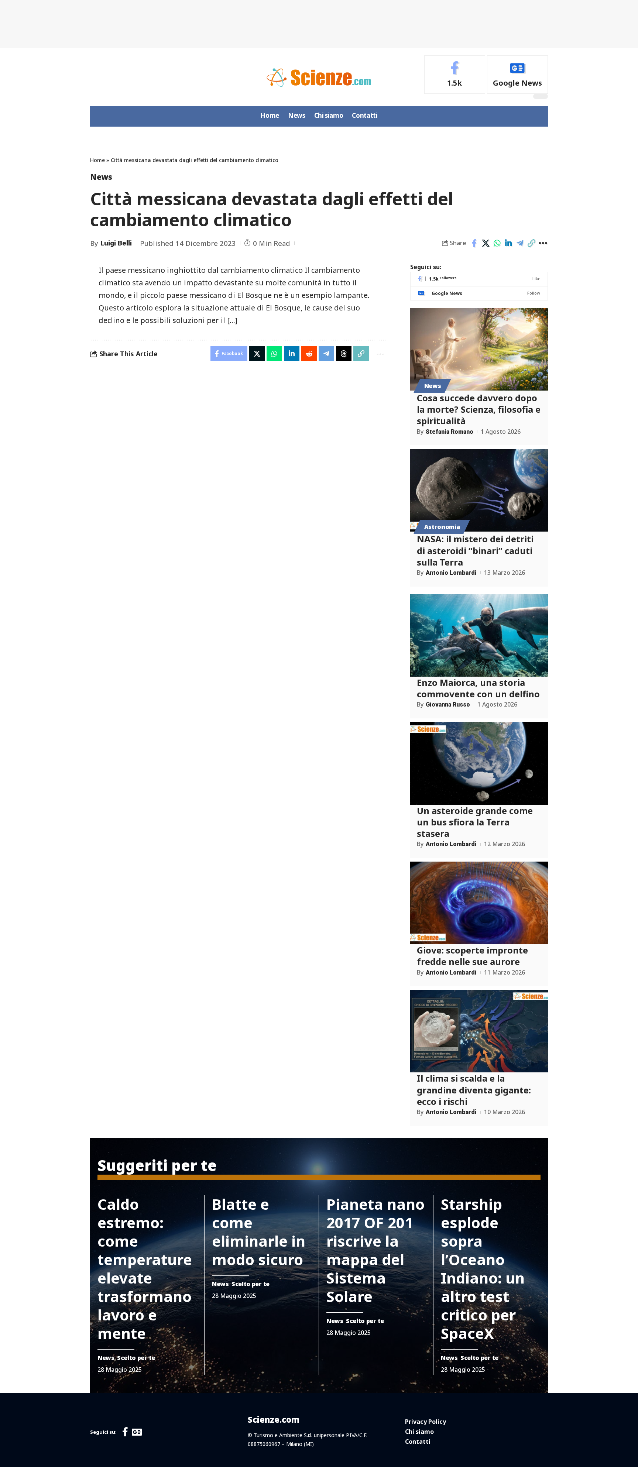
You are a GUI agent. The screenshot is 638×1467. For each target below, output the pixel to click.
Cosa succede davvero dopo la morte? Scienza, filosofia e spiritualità (479, 409)
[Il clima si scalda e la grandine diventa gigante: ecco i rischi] (479, 1031)
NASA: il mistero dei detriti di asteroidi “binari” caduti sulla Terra (475, 550)
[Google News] (517, 74)
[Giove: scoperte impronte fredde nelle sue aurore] (479, 903)
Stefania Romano (449, 431)
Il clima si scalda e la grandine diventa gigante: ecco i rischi (474, 1089)
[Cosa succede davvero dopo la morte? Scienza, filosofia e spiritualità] (479, 349)
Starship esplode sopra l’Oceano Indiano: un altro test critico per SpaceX (483, 1268)
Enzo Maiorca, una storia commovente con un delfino (478, 688)
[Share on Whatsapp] (497, 243)
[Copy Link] (531, 243)
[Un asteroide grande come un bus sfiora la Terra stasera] (479, 763)
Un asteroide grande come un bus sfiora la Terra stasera (475, 821)
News (101, 177)
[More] (543, 243)
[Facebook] (454, 74)
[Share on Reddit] (309, 353)
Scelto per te (136, 1357)
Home (97, 160)
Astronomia (442, 527)
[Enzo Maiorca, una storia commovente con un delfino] (479, 635)
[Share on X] (485, 243)
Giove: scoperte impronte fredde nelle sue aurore (472, 956)
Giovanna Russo (448, 704)
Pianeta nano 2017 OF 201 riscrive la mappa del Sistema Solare (375, 1250)
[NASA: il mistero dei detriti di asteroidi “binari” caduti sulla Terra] (479, 490)
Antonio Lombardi (451, 572)
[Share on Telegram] (520, 243)
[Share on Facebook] (474, 243)
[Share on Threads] (343, 353)
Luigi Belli (116, 243)
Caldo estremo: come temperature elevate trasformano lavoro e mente (144, 1268)
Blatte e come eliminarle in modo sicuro (258, 1232)
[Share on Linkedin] (508, 243)
